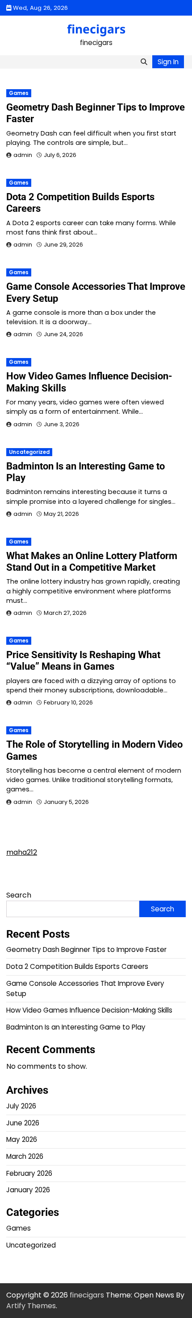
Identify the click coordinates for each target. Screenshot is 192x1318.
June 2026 (22, 1123)
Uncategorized (29, 452)
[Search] (143, 62)
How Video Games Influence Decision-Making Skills (89, 1010)
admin (22, 155)
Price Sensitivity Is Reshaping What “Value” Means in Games (83, 660)
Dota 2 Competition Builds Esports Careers (77, 966)
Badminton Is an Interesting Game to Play (76, 1027)
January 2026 (28, 1189)
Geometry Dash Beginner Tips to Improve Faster (86, 949)
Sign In (168, 61)
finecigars (96, 29)
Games (19, 93)
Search (18, 895)
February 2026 (29, 1173)
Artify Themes (31, 1306)
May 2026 (21, 1139)
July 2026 (21, 1106)
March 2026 (24, 1156)
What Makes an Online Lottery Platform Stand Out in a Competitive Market (91, 561)
